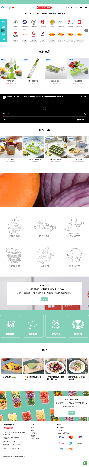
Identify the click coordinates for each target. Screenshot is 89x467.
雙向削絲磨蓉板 (33, 81)
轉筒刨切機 (10, 81)
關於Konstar (35, 436)
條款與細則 (60, 427)
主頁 (32, 425)
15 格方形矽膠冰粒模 (55, 159)
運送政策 (60, 430)
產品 (32, 427)
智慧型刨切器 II (55, 81)
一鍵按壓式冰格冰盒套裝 (33, 159)
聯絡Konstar (35, 439)
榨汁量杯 (11, 159)
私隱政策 (60, 425)
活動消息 (34, 433)
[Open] (71, 7)
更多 (44, 299)
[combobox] (66, 7)
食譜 (32, 430)
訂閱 (71, 413)
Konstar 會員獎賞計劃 (64, 433)
